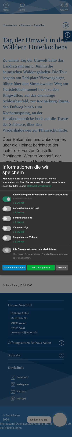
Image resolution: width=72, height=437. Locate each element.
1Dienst (18, 202)
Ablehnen (62, 267)
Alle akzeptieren (41, 267)
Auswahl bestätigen (14, 267)
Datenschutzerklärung (39, 186)
